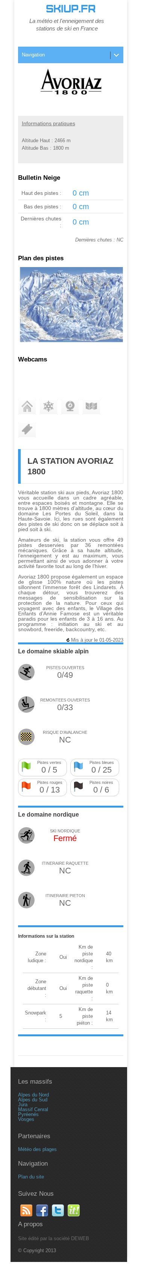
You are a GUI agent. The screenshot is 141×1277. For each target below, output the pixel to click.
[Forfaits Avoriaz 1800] (27, 430)
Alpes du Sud (32, 1099)
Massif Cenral (33, 1109)
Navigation (33, 55)
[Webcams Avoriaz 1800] (70, 407)
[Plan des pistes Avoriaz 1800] (70, 342)
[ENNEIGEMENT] (48, 407)
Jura (22, 1104)
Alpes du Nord (33, 1095)
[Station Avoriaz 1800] (27, 407)
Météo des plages (37, 1149)
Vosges (26, 1119)
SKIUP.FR (71, 9)
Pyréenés (28, 1114)
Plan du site (31, 1177)
